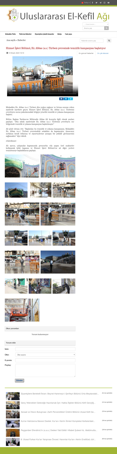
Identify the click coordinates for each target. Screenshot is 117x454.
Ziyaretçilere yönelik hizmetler (44, 34)
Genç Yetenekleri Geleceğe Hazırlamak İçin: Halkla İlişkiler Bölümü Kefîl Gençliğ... (58, 402)
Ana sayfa (11, 40)
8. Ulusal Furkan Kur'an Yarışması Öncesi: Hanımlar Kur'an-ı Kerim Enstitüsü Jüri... (58, 439)
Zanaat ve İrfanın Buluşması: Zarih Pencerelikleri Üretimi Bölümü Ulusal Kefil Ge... (58, 411)
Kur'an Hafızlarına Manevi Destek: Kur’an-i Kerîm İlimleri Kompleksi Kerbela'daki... (58, 420)
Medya (59, 34)
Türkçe (86, 2)
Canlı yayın (68, 34)
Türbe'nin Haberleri (25, 34)
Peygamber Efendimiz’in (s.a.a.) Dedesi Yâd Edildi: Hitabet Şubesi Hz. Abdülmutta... (59, 430)
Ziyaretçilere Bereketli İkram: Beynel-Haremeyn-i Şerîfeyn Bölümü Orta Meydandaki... (60, 393)
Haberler (21, 40)
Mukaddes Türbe (10, 34)
